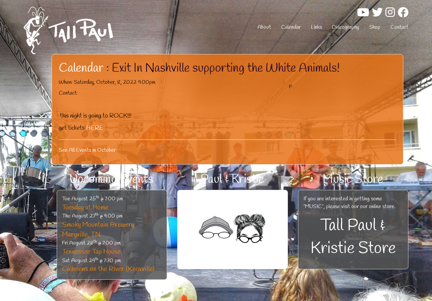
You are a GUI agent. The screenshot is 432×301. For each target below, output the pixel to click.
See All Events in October (87, 150)
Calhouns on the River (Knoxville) (108, 269)
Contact (399, 27)
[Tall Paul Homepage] (84, 30)
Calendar (291, 27)
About (264, 27)
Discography (345, 27)
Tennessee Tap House (91, 251)
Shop (374, 27)
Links (316, 27)
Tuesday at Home (85, 207)
